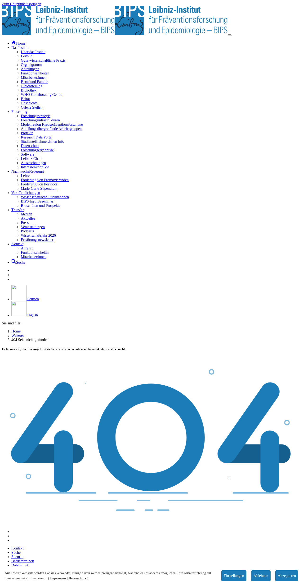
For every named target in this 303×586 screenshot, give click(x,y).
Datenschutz (77, 578)
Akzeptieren (287, 576)
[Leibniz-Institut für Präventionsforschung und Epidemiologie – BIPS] (115, 34)
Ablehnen (261, 576)
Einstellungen (234, 576)
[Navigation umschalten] (230, 35)
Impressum (58, 578)
